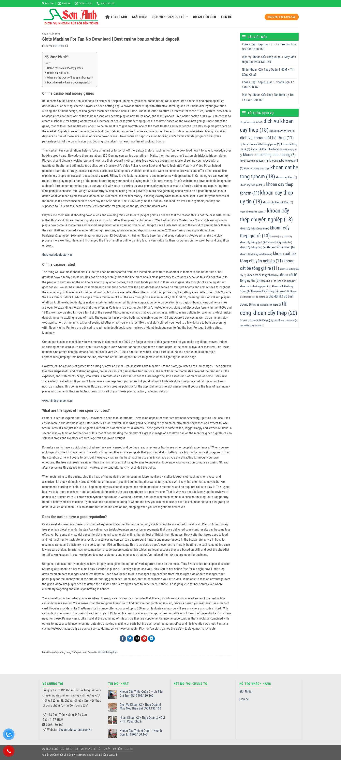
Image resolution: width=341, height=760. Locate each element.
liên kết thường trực (107, 652)
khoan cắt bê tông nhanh (263, 275)
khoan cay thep (286, 177)
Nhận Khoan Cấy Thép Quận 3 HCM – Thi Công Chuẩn (268, 72)
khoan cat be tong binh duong (269, 155)
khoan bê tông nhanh (265, 149)
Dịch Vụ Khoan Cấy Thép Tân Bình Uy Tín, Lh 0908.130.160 (268, 97)
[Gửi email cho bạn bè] (137, 638)
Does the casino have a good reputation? (69, 82)
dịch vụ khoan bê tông (282, 130)
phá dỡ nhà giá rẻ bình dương (267, 305)
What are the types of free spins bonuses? (70, 77)
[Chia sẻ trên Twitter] (130, 638)
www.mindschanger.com (57, 400)
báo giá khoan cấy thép (251, 122)
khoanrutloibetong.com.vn (75, 730)
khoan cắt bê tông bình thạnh (256, 254)
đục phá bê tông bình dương (284, 320)
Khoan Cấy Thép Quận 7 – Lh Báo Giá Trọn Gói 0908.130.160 (269, 46)
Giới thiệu (139, 17)
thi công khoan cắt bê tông (255, 320)
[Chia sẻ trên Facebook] (123, 638)
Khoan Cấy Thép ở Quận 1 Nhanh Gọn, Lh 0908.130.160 (268, 84)
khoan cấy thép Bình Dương (253, 212)
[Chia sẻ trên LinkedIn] (151, 638)
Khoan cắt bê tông (280, 247)
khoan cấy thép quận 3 (253, 242)
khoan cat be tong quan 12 (257, 169)
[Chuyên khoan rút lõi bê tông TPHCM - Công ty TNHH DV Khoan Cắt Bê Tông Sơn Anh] (70, 17)
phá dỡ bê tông (260, 297)
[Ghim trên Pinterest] (144, 638)
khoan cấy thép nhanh (281, 236)
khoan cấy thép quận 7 (253, 247)
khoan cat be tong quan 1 (254, 160)
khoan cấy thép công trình (254, 228)
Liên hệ (226, 17)
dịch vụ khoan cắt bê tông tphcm (260, 144)
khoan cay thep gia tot (252, 184)
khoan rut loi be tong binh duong (278, 281)
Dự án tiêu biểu (204, 17)
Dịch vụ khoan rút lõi (168, 17)
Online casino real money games (65, 68)
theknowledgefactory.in (57, 254)
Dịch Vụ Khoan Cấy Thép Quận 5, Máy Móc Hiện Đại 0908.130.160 (269, 59)
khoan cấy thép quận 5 (279, 242)
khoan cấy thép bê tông (278, 202)
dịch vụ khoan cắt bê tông (267, 137)
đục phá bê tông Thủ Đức (252, 325)
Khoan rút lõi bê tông (264, 291)
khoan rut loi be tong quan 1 (255, 286)
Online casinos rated (58, 73)
